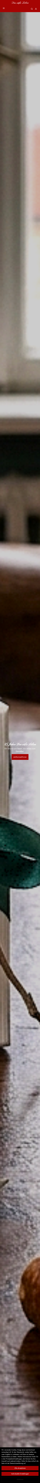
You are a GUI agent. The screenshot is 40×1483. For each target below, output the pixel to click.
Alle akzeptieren (20, 1468)
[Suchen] (32, 9)
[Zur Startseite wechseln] (20, 2)
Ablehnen (20, 1479)
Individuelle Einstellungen (20, 1474)
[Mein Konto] (36, 9)
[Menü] (4, 8)
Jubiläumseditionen (20, 757)
